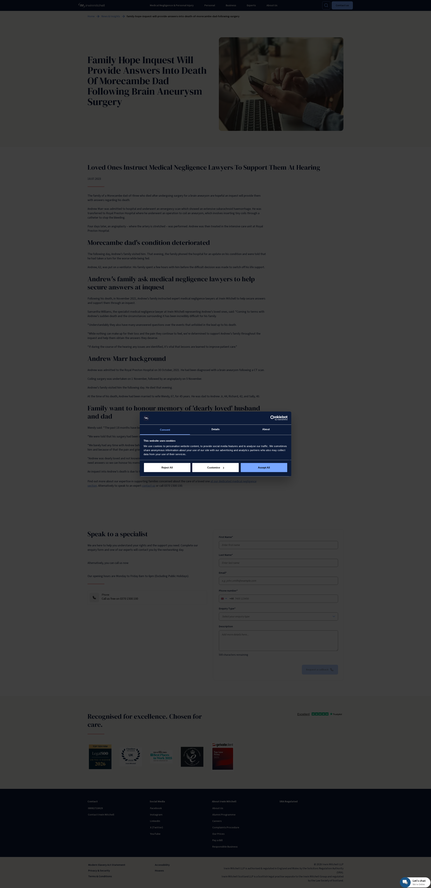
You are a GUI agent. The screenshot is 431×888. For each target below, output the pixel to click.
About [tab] (266, 429)
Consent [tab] (165, 429)
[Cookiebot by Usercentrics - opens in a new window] (273, 418)
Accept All (264, 467)
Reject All (167, 467)
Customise (213, 467)
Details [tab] (215, 429)
